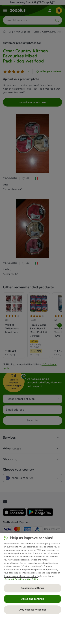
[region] (32, 575)
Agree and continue (32, 599)
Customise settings (32, 588)
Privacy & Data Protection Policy (21, 579)
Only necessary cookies (32, 609)
